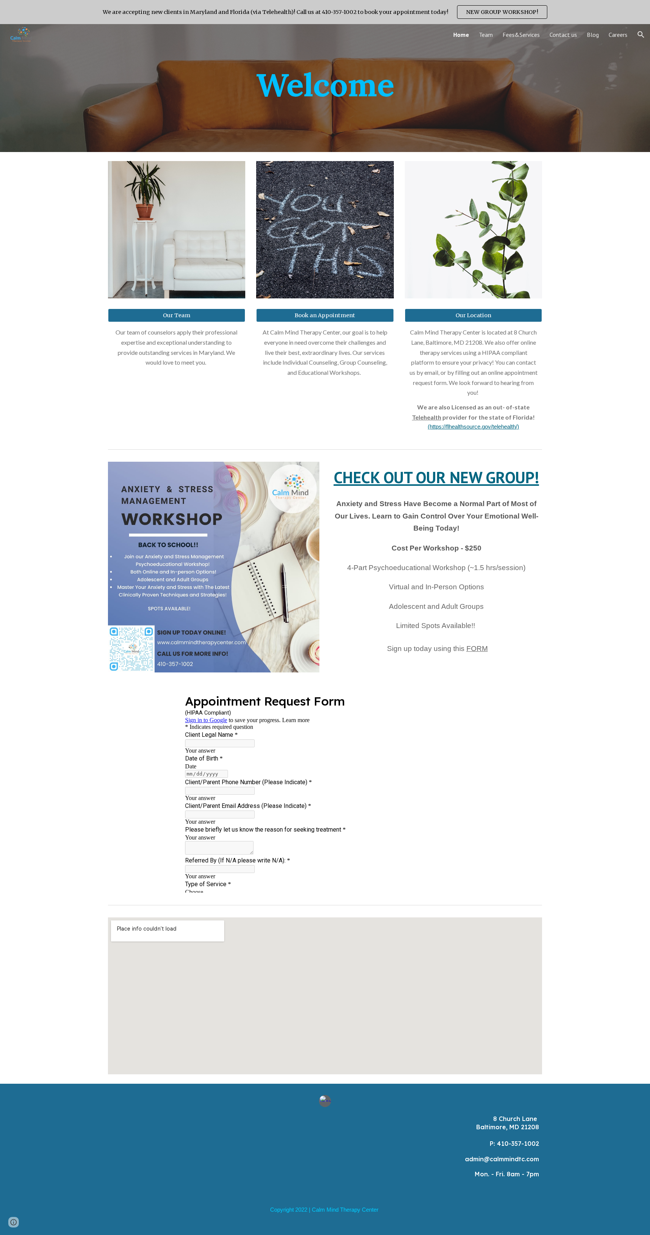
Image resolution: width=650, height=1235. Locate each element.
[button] (641, 35)
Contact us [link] (563, 34)
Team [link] (486, 34)
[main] (325, 87)
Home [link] (461, 34)
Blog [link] (593, 34)
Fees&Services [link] (521, 34)
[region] (325, 12)
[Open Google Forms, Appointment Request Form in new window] (453, 700)
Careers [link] (618, 34)
